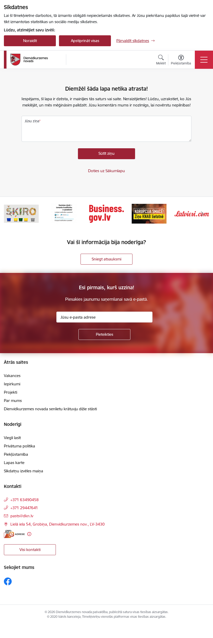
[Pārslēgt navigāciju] (204, 60)
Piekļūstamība (16, 454)
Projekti (10, 392)
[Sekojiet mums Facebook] (8, 581)
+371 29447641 (24, 507)
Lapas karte (14, 462)
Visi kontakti (30, 549)
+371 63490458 (24, 499)
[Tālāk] (202, 213)
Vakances (12, 375)
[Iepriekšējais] (10, 213)
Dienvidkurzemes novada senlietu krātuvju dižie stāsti (50, 408)
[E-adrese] (14, 534)
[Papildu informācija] (29, 534)
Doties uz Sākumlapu (106, 170)
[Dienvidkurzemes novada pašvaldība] (36, 59)
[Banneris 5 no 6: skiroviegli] (21, 213)
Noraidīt (30, 40)
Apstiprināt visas (85, 40)
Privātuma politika (19, 446)
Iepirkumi (12, 383)
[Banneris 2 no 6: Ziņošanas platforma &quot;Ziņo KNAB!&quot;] (149, 213)
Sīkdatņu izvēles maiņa (23, 470)
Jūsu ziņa (32, 121)
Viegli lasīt (12, 437)
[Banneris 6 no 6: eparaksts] (63, 213)
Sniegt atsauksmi (106, 259)
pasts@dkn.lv (21, 515)
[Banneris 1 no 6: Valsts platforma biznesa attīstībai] (106, 213)
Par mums (13, 400)
